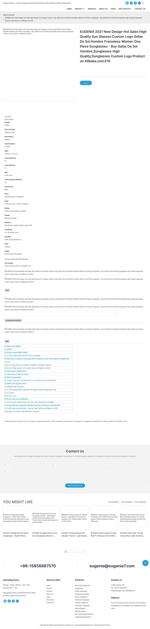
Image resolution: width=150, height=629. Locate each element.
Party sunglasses (140, 502)
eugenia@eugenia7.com (112, 566)
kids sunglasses (113, 502)
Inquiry (86, 83)
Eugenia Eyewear (8, 15)
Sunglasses (14, 154)
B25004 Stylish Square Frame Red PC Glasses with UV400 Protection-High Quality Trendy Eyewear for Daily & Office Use (104, 534)
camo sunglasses (126, 502)
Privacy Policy (105, 625)
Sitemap (97, 625)
